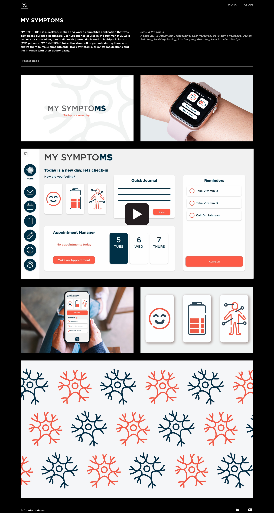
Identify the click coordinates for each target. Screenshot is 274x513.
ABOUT (248, 4)
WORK (232, 4)
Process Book (30, 61)
